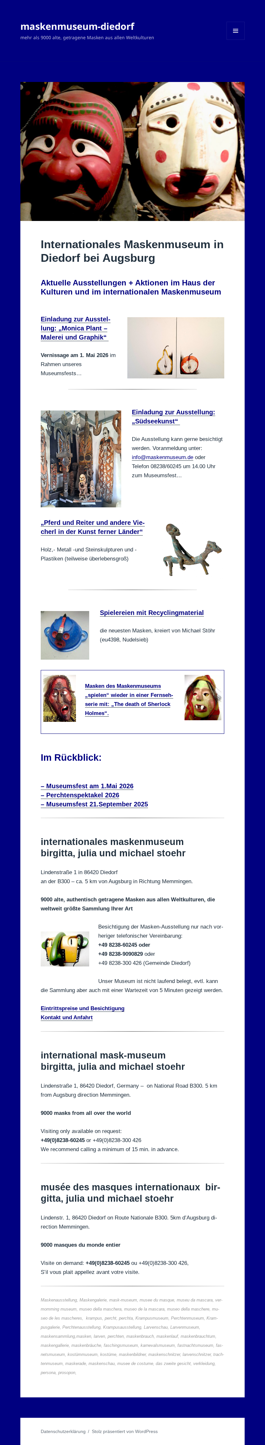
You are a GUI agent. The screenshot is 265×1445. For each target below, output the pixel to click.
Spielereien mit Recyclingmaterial (152, 612)
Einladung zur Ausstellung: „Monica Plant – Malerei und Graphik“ (76, 328)
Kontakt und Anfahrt (67, 1017)
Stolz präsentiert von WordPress (125, 1431)
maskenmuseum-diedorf (77, 26)
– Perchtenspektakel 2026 (80, 795)
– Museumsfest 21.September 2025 (94, 804)
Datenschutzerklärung (63, 1431)
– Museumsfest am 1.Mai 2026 (87, 786)
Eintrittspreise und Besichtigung (82, 1008)
